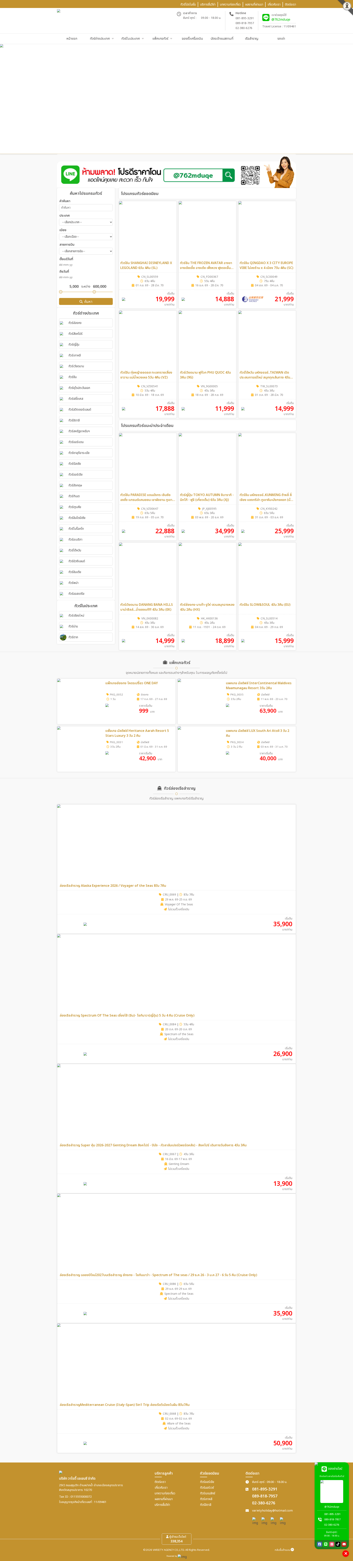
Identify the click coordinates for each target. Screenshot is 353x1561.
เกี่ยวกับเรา (161, 1487)
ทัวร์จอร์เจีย (207, 1482)
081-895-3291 (245, 18)
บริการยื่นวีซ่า (162, 1505)
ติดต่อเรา (160, 1482)
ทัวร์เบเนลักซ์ (207, 1493)
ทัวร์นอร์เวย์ (207, 1487)
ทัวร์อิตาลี (205, 1505)
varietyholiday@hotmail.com (272, 1510)
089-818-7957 (245, 23)
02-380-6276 (244, 28)
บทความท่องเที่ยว (165, 1493)
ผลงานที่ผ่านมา (164, 1499)
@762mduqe (280, 19)
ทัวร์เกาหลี (206, 1499)
